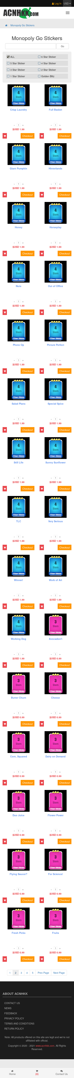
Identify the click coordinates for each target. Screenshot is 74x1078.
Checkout (27, 136)
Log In (57, 3)
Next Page (59, 972)
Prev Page (43, 972)
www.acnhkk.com (45, 1045)
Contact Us (12, 1003)
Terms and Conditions (19, 1023)
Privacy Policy (14, 1018)
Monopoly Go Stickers (22, 25)
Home (12, 1074)
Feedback (10, 1013)
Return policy (14, 1028)
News (7, 1008)
